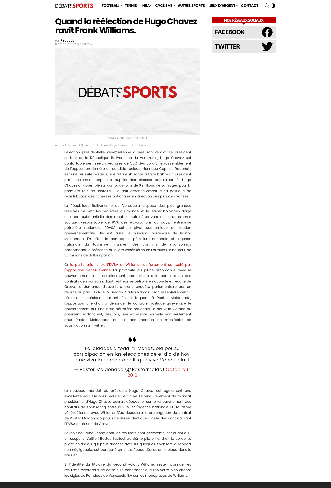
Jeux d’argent (222, 5)
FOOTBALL (110, 5)
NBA (146, 5)
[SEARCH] (267, 6)
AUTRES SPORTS (191, 5)
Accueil (59, 145)
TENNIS (131, 5)
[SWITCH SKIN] (273, 6)
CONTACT (249, 5)
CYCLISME (163, 5)
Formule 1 (72, 145)
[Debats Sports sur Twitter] (244, 52)
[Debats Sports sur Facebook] (244, 37)
